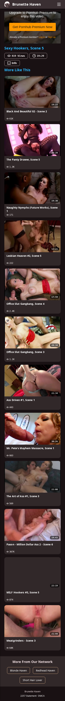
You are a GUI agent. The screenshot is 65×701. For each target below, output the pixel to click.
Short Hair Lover (32, 680)
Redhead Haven (45, 670)
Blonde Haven (18, 670)
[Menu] (59, 4)
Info (14, 63)
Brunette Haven (26, 4)
